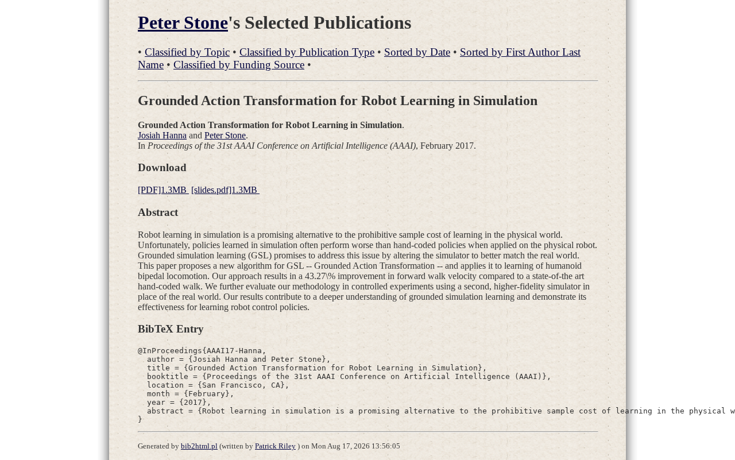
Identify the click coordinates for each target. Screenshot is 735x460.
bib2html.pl (199, 446)
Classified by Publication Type (306, 52)
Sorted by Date (417, 52)
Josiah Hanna (162, 135)
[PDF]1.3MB (163, 190)
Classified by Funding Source (238, 65)
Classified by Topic (187, 52)
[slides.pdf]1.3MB (225, 190)
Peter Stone (183, 22)
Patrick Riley (275, 446)
